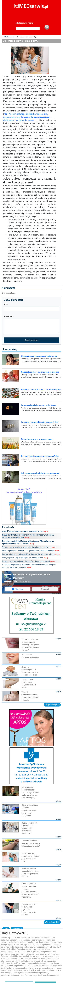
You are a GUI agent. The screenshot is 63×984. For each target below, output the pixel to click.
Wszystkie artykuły (52, 705)
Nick (6, 304)
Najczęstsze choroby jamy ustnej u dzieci (40, 372)
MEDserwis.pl (9, 37)
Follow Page (19, 589)
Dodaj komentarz (31, 340)
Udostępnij (45, 589)
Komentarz (8, 316)
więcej (46, 531)
